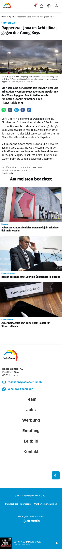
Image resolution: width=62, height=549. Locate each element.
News (3, 17)
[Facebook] (22, 110)
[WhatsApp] (3, 110)
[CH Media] (31, 520)
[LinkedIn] (29, 110)
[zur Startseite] (7, 6)
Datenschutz (11, 504)
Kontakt (31, 451)
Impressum (25, 504)
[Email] (16, 110)
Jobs (31, 409)
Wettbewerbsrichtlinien (45, 504)
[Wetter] (41, 6)
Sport (11, 17)
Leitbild (31, 441)
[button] (49, 6)
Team (31, 399)
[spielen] (56, 543)
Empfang (31, 430)
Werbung (31, 420)
